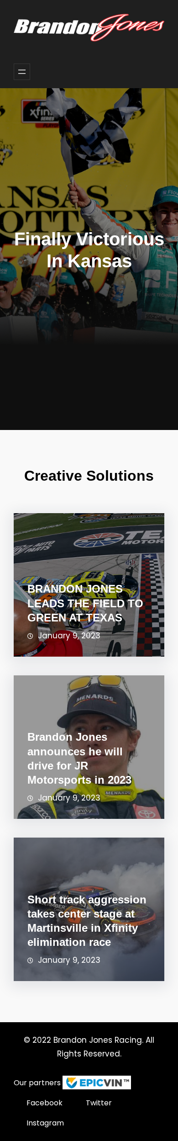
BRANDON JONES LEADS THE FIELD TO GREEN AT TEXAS (85, 603)
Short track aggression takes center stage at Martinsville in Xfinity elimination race (87, 921)
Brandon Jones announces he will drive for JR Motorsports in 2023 (79, 758)
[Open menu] (22, 72)
